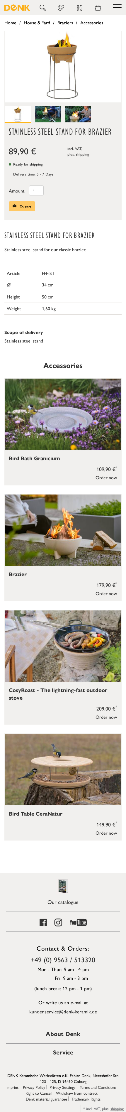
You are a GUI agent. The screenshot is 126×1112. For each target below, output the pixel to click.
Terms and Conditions (98, 1087)
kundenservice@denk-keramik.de (63, 1011)
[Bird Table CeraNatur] (63, 769)
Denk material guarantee (46, 1099)
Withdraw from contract (77, 1093)
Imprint (12, 1087)
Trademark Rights (86, 1099)
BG (79, 8)
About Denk (63, 1034)
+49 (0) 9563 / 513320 (63, 959)
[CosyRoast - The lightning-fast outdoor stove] (63, 646)
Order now (106, 477)
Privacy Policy (34, 1087)
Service (63, 1052)
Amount (17, 190)
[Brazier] (63, 530)
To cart (24, 206)
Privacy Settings (62, 1087)
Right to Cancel (38, 1093)
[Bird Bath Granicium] (63, 414)
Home (10, 22)
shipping (82, 154)
